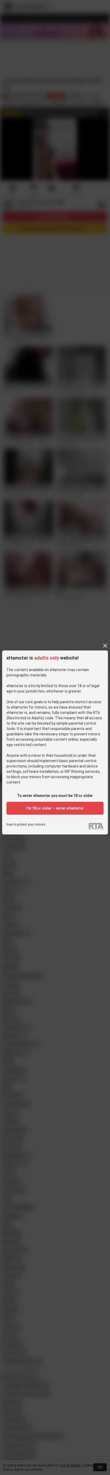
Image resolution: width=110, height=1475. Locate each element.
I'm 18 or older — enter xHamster (55, 808)
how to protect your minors (25, 824)
